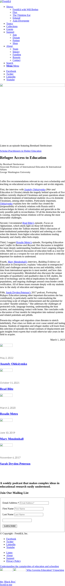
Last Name (8, 514)
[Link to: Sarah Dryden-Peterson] (6, 445)
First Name (8, 508)
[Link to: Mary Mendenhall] (6, 420)
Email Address (11, 502)
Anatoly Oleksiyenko (34, 189)
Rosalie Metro (9, 413)
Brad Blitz (6, 389)
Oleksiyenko (6, 203)
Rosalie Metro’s (24, 242)
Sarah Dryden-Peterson (15, 463)
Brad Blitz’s (28, 223)
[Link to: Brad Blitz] (6, 371)
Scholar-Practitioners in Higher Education (20, 151)
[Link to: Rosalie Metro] (6, 396)
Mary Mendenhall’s (17, 261)
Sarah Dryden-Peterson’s (18, 292)
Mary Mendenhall (12, 438)
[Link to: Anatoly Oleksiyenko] (6, 346)
